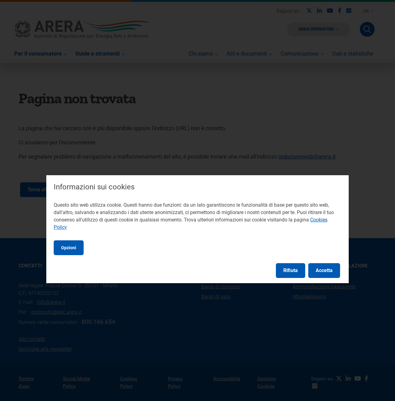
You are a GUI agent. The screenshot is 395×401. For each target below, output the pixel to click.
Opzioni (68, 247)
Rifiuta (290, 270)
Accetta (324, 270)
